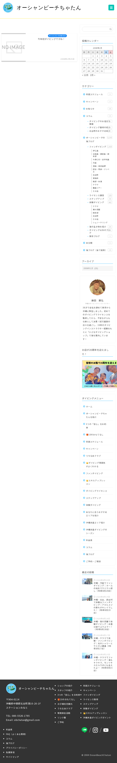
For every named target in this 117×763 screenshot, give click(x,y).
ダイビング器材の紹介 (99, 127)
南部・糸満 (97, 181)
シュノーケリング (100, 222)
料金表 (89, 540)
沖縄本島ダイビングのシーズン (96, 531)
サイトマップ (12, 756)
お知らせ (98, 108)
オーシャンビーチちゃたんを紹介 (96, 415)
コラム (98, 116)
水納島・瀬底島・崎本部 (101, 155)
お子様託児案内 (65, 703)
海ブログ (90, 554)
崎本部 (95, 213)
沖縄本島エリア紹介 (95, 522)
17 (102, 63)
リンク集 (62, 717)
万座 (95, 163)
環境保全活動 (64, 713)
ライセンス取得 (90, 699)
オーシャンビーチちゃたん (49, 8)
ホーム (89, 406)
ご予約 (61, 722)
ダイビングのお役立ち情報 (99, 122)
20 (84, 67)
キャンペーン (98, 101)
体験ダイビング (100, 202)
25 (106, 67)
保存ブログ (99, 236)
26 (111, 67)
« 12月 (85, 74)
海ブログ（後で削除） (98, 250)
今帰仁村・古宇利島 (101, 159)
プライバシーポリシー (16, 747)
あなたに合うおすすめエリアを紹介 (96, 514)
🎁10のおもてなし (95, 434)
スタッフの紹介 (65, 690)
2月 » (92, 74)
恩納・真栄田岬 (99, 166)
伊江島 (95, 150)
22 (93, 67)
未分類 (98, 242)
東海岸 (95, 178)
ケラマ (95, 184)
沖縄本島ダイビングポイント (97, 717)
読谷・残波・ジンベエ (101, 170)
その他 (95, 191)
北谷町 (95, 175)
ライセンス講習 (100, 195)
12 (111, 60)
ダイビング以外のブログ (100, 231)
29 (93, 71)
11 (106, 60)
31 (102, 71)
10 (102, 60)
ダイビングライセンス (96, 490)
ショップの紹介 (65, 685)
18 (106, 63)
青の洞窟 (96, 209)
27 (84, 71)
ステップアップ (100, 198)
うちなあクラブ (93, 455)
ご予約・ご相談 (93, 561)
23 (97, 67)
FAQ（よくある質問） (16, 734)
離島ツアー (97, 188)
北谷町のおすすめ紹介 (99, 130)
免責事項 (10, 752)
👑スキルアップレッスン (95, 482)
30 (97, 71)
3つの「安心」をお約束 (96, 426)
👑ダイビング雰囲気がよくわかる (95, 464)
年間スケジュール (98, 94)
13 (84, 63)
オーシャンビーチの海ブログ (99, 139)
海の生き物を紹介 (100, 226)
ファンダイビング (100, 146)
